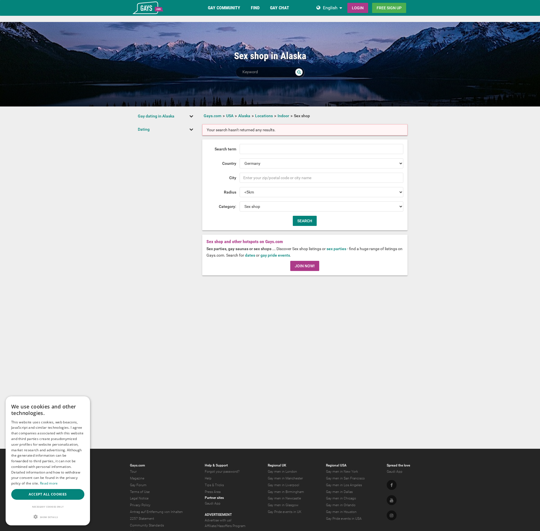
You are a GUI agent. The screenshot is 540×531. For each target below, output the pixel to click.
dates (250, 255)
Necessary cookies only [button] (48, 506)
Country (229, 163)
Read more (49, 483)
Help (208, 478)
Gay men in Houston (341, 512)
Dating (144, 129)
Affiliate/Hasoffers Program (225, 526)
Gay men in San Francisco (345, 478)
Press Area (212, 492)
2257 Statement (142, 519)
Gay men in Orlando (341, 505)
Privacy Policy (140, 505)
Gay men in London (282, 472)
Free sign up (389, 8)
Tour (133, 472)
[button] (47, 517)
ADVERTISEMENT (218, 515)
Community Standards (147, 525)
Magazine (137, 478)
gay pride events (275, 255)
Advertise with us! (218, 520)
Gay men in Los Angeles (344, 485)
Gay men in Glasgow (283, 505)
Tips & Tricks (214, 485)
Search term (225, 149)
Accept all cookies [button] (48, 494)
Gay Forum (138, 485)
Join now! (305, 266)
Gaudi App (212, 503)
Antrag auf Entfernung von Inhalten (156, 512)
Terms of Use (140, 492)
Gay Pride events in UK (285, 512)
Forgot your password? (222, 472)
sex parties (336, 248)
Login (358, 8)
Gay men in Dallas (339, 492)
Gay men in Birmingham (286, 492)
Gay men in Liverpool (283, 485)
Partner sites (214, 498)
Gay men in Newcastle (284, 498)
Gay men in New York (342, 472)
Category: (227, 206)
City (232, 177)
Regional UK (277, 465)
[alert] (48, 460)
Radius (230, 192)
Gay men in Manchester (285, 478)
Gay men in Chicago (341, 498)
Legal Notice (139, 498)
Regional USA (336, 465)
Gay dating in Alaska (156, 116)
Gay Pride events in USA (344, 519)
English (330, 7)
